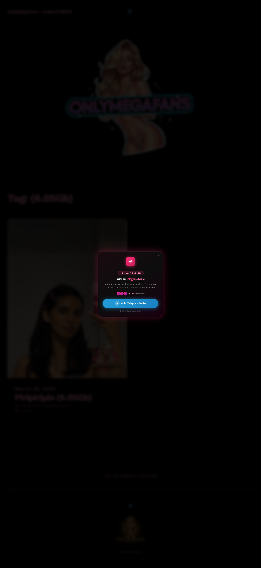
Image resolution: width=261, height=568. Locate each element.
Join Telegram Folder (133, 303)
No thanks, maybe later (130, 311)
